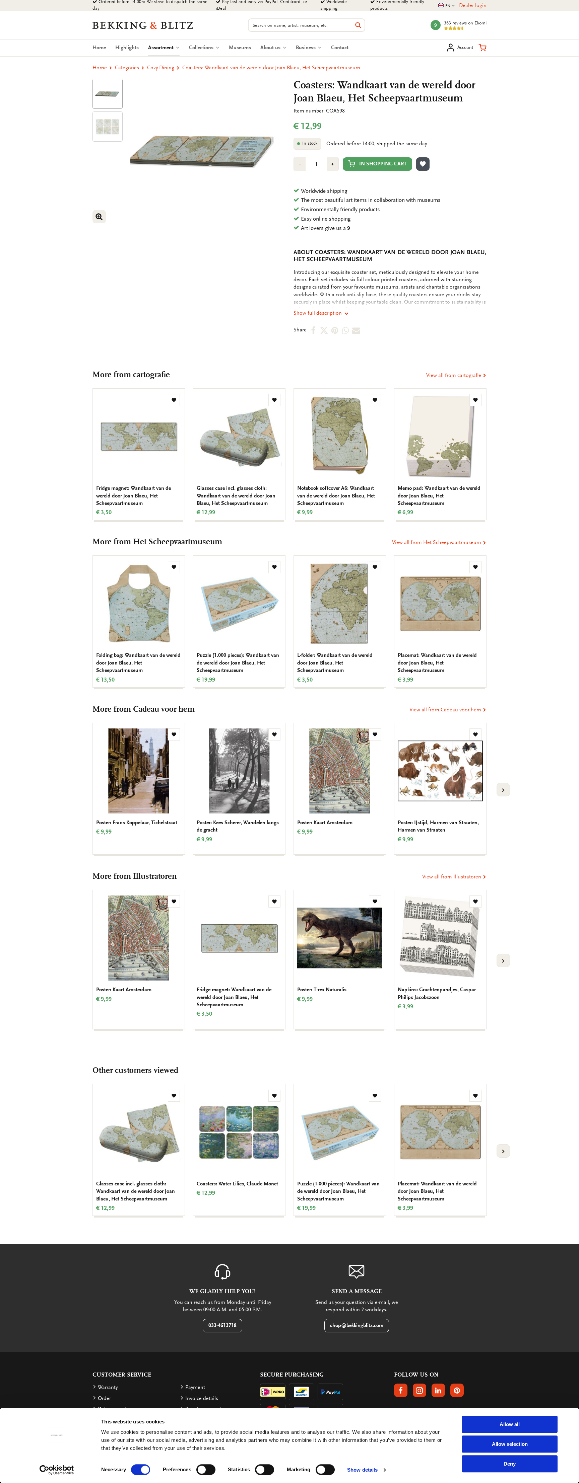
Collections (202, 47)
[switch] (205, 1469)
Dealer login (473, 5)
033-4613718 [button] (222, 1325)
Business (306, 47)
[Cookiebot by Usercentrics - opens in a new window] (56, 1470)
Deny (510, 1464)
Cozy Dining (160, 68)
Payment (195, 1387)
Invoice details (201, 1398)
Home (99, 47)
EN (446, 6)
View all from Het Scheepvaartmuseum (437, 542)
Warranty (108, 1387)
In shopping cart (383, 164)
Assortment (164, 47)
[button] (482, 48)
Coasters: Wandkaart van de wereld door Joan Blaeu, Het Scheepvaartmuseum (271, 68)
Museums (240, 47)
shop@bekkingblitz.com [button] (356, 1325)
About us (271, 47)
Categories (127, 68)
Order (104, 1398)
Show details (362, 1470)
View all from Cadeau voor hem (445, 710)
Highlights (127, 47)
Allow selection (510, 1444)
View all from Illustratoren (452, 877)
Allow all (510, 1424)
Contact (339, 47)
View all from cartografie (454, 375)
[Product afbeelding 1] (107, 94)
